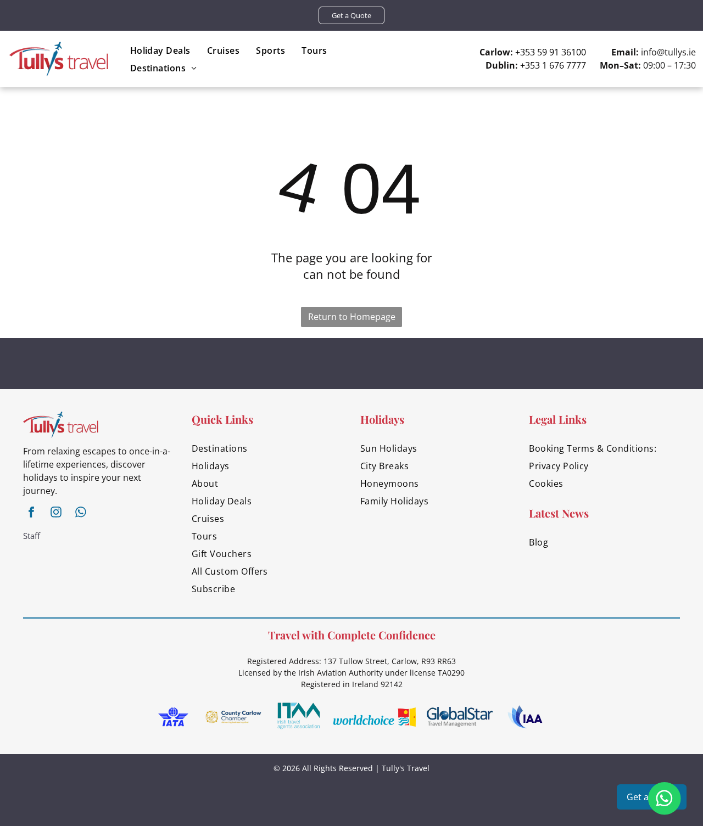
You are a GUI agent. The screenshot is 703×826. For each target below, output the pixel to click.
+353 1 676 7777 (553, 65)
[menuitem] (160, 50)
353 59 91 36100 (553, 52)
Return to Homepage (351, 317)
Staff (31, 535)
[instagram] (56, 513)
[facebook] (31, 513)
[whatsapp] (80, 513)
